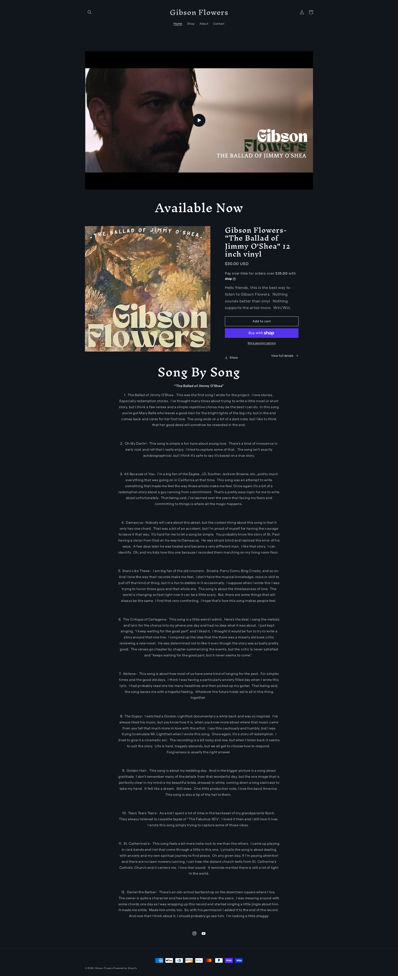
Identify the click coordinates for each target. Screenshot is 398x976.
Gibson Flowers (104, 968)
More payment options (262, 342)
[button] (89, 12)
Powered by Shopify (125, 968)
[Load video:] (199, 120)
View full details (282, 356)
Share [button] (234, 357)
